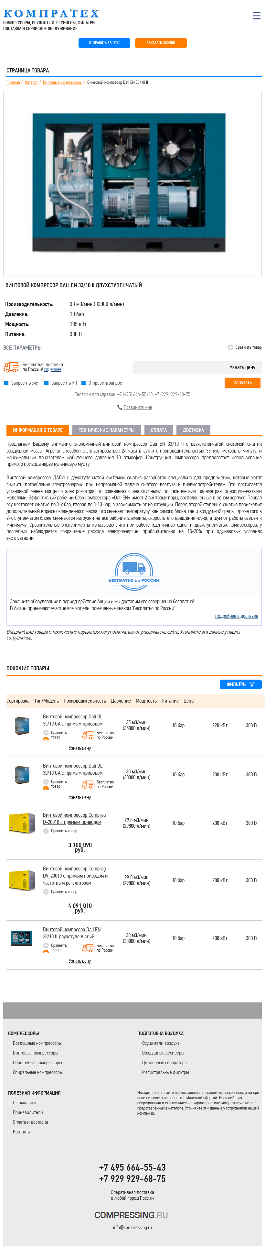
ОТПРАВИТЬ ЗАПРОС (104, 42)
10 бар (178, 726)
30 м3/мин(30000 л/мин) (136, 775)
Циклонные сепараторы (164, 1062)
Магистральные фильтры (165, 1072)
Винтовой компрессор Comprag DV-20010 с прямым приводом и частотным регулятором (75, 875)
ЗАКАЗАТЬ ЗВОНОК (161, 42)
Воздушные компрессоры (37, 1043)
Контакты (22, 1132)
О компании (24, 1102)
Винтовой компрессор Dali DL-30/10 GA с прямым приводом (74, 769)
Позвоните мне (138, 407)
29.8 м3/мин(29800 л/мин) (136, 823)
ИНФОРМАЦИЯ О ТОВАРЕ (38, 430)
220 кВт (220, 726)
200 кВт (220, 775)
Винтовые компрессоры (62, 82)
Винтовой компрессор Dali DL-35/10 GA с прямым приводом (74, 720)
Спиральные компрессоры (38, 1072)
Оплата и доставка (30, 1122)
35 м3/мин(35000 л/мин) (136, 726)
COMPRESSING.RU (57, 13)
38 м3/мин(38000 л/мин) (136, 939)
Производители (28, 1112)
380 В (251, 726)
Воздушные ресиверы (163, 1053)
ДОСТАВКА (193, 430)
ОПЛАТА (159, 430)
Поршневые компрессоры (37, 1062)
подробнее (52, 369)
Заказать (243, 383)
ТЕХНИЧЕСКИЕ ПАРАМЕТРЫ (107, 430)
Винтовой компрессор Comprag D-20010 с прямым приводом (74, 818)
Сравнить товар (249, 347)
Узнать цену (242, 367)
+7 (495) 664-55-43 (135, 394)
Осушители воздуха (161, 1043)
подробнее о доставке (236, 616)
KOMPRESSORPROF (133, 1216)
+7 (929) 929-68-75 (172, 394)
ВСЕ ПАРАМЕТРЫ (22, 348)
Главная (13, 82)
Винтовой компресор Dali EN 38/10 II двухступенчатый (72, 933)
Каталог (31, 82)
